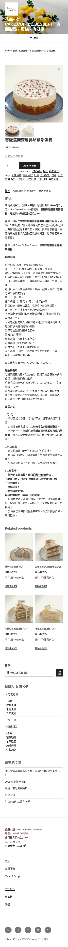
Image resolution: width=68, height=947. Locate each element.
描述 (7, 190)
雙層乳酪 (54, 179)
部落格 (8, 896)
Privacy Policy (12, 939)
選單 (36, 38)
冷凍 (36, 175)
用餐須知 (10, 795)
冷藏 (53, 175)
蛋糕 (15, 50)
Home (8, 50)
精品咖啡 (11, 737)
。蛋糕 (8, 701)
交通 (7, 904)
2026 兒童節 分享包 (15, 781)
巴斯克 (21, 179)
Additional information (24, 190)
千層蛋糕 (11, 709)
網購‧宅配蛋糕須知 (16, 788)
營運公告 (10, 889)
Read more (11, 585)
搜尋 (7, 665)
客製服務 (10, 868)
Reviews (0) (45, 190)
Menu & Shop (12, 876)
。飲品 (8, 733)
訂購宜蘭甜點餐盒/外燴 (17, 801)
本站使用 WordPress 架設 (35, 939)
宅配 (13, 179)
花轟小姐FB (39, 474)
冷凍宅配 (45, 175)
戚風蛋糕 (11, 705)
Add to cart (29, 165)
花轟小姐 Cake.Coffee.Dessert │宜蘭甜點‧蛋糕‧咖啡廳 (33, 24)
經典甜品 (12, 726)
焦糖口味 (42, 179)
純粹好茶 (11, 745)
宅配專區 (37, 171)
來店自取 (28, 175)
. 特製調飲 (10, 749)
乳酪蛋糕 (23, 50)
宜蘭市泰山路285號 (15, 845)
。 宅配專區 (11, 694)
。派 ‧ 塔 (10, 719)
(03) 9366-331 (12, 841)
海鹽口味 (31, 179)
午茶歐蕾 (11, 741)
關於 (7, 860)
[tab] (7, 191)
